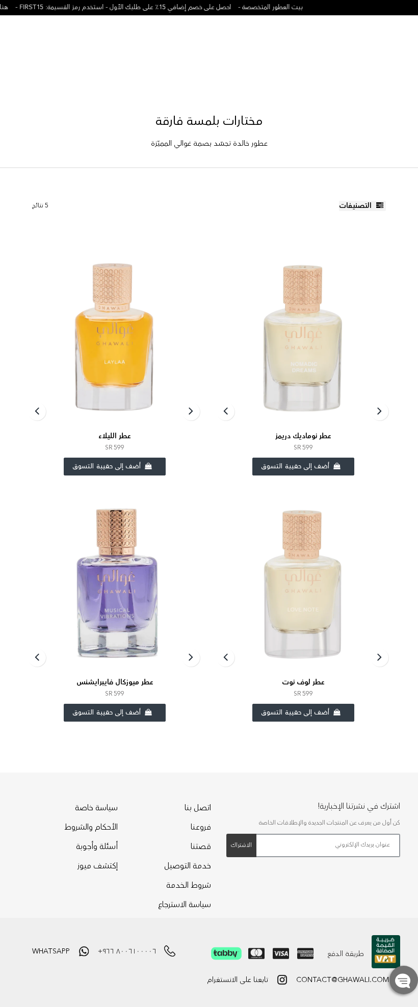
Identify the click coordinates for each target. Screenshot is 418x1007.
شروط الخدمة (188, 885)
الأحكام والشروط (91, 827)
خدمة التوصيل (187, 866)
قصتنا (201, 846)
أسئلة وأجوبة (97, 846)
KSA (385, 42)
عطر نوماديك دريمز (303, 436)
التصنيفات (356, 205)
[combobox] (74, 43)
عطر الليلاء (114, 436)
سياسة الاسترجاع (184, 904)
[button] (403, 980)
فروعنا (201, 827)
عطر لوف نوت (303, 682)
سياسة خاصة (96, 808)
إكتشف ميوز (97, 866)
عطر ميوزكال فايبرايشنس (114, 682)
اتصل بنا (198, 808)
